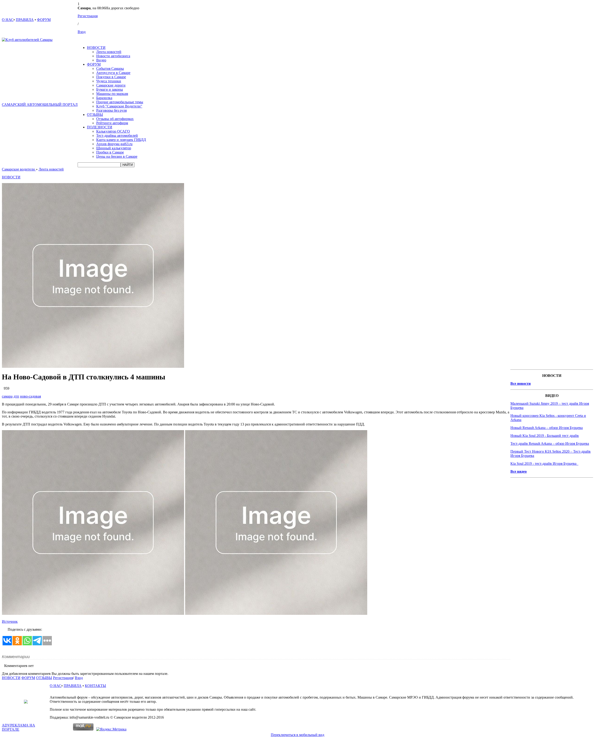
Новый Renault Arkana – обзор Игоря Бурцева (546, 428)
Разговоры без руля (111, 110)
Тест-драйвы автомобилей (117, 135)
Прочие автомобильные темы (119, 102)
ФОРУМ (44, 20)
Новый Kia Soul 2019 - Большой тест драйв (544, 436)
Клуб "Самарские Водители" (119, 106)
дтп (16, 396)
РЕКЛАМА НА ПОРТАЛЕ (18, 727)
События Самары (110, 68)
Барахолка (104, 98)
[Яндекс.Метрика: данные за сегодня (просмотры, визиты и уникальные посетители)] (111, 729)
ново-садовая (30, 396)
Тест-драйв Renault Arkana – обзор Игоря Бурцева (549, 443)
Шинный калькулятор (113, 148)
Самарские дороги (111, 85)
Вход (82, 32)
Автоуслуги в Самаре (113, 73)
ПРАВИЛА (25, 20)
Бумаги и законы (109, 89)
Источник (10, 621)
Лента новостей (108, 52)
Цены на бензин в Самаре (116, 156)
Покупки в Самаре (111, 77)
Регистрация (88, 16)
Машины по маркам (112, 94)
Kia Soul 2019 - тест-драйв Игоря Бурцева (544, 463)
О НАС (7, 20)
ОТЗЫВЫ (95, 115)
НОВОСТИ (96, 48)
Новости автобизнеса (113, 56)
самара (7, 396)
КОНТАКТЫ (95, 686)
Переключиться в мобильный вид (297, 735)
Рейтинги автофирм (112, 123)
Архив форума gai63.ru (114, 144)
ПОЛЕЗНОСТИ (99, 127)
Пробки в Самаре (110, 152)
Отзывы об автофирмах (115, 119)
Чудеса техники (108, 81)
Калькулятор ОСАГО (113, 131)
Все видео (518, 471)
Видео (101, 60)
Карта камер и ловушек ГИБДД (121, 140)
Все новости (520, 383)
